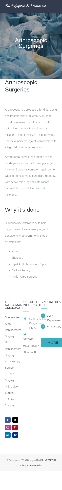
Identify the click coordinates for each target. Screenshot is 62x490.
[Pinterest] (15, 427)
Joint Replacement (52, 318)
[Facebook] (8, 420)
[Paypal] (15, 435)
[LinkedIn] (8, 435)
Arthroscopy (52, 326)
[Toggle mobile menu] (55, 7)
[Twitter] (15, 420)
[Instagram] (8, 427)
